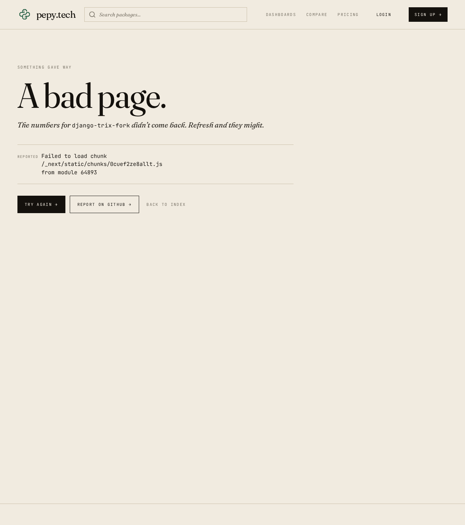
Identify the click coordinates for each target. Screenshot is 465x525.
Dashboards (281, 15)
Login (384, 14)
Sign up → (428, 14)
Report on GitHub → (104, 204)
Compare (316, 15)
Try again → (41, 204)
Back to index (166, 204)
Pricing (348, 15)
